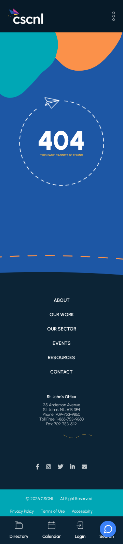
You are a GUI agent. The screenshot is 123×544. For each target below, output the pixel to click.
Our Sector (61, 329)
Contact (61, 372)
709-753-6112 (65, 424)
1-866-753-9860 (70, 419)
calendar (51, 536)
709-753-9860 (67, 414)
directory (19, 536)
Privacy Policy (22, 511)
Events (62, 343)
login (80, 536)
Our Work (62, 315)
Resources (61, 358)
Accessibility (82, 511)
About (62, 300)
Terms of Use (53, 511)
